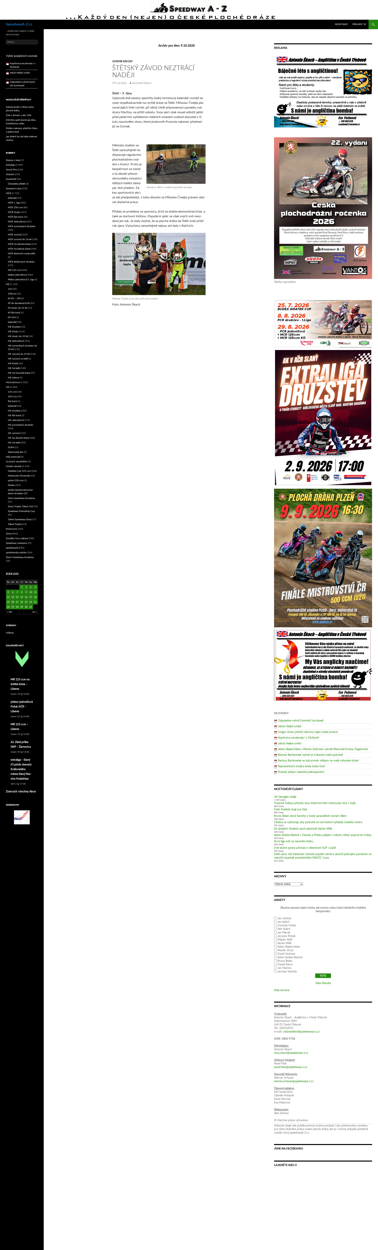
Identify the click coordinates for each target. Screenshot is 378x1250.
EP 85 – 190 (14, 298)
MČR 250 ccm (15, 207)
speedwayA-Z (13, 548)
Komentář (11, 179)
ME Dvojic (13, 331)
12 (8, 597)
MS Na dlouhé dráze (18, 438)
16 (26, 597)
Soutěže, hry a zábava (17, 538)
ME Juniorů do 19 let (19, 354)
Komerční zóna (13, 188)
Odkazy (10, 633)
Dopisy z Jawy (13, 160)
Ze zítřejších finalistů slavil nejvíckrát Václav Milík (303, 828)
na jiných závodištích (17, 461)
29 (21, 607)
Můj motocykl (13, 457)
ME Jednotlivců (16, 341)
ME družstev (14, 327)
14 (17, 597)
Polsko (11, 485)
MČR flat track (15, 217)
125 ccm (12, 392)
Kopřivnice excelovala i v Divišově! (298, 737)
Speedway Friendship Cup (21, 511)
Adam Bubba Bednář (290, 957)
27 (12, 607)
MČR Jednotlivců (17, 221)
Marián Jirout (285, 950)
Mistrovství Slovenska (19, 476)
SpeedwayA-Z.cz (19, 24)
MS (7, 387)
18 (35, 597)
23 (26, 602)
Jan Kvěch (283, 922)
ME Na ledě (14, 368)
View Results (323, 983)
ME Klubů (13, 363)
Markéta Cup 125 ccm (19, 471)
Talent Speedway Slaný (20, 519)
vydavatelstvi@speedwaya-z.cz (301, 1031)
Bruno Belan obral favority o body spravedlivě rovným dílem (310, 816)
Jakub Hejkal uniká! (289, 726)
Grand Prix (11, 169)
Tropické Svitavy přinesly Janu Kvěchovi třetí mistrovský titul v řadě (314, 803)
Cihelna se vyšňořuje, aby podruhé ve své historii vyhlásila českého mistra (318, 822)
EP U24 (12, 317)
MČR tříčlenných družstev (21, 262)
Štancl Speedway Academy (20, 557)
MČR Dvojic (14, 212)
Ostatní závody (122, 61)
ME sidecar (13, 377)
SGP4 (11, 447)
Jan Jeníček (284, 918)
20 (12, 602)
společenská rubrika (16, 552)
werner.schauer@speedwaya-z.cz (293, 1081)
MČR (8, 193)
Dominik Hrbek (286, 925)
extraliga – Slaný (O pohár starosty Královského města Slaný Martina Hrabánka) (21, 769)
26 (8, 607)
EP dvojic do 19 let (17, 308)
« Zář (9, 612)
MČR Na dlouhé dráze (19, 244)
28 (17, 607)
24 (30, 602)
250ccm (12, 294)
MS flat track (14, 415)
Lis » (34, 612)
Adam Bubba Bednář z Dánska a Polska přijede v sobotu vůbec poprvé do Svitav (322, 835)
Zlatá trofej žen (15, 452)
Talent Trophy (15, 524)
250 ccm (12, 396)
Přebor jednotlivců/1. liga (21, 279)
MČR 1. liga (14, 203)
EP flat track (14, 312)
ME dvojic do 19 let (18, 336)
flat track (12, 401)
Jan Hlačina (284, 968)
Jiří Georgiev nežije (285, 797)
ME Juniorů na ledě (18, 359)
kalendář (12, 198)
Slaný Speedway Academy (21, 498)
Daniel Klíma (285, 964)
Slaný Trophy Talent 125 (20, 506)
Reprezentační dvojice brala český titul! (301, 766)
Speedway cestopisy (16, 543)
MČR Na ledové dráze (19, 249)
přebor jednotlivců (17, 275)
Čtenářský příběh (16, 184)
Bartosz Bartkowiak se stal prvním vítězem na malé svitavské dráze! (318, 760)
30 (26, 607)
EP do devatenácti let (19, 303)
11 (35, 592)
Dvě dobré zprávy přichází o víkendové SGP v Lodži (305, 848)
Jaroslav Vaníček (287, 971)
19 (8, 602)
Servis (9, 533)
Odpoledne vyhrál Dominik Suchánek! (301, 720)
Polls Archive (281, 990)
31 (30, 607)
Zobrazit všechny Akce (21, 791)
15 (21, 597)
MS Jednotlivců (16, 420)
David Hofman (286, 954)
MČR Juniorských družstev (21, 226)
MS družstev (14, 411)
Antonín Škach (141, 83)
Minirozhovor (13, 382)
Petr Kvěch (283, 929)
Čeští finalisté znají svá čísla (290, 809)
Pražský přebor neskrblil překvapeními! (301, 772)
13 (12, 597)
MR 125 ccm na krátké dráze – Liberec (20, 684)
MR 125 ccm (14, 270)
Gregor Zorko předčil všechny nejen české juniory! (308, 732)
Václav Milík (284, 943)
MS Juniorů (14, 433)
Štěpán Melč (285, 939)
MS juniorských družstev (20, 425)
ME (7, 284)
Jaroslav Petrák (286, 936)
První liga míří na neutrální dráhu (293, 841)
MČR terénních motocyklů (21, 253)
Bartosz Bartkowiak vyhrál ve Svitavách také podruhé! (310, 755)
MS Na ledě (14, 442)
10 (30, 592)
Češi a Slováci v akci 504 (18, 115)
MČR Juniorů (15, 234)
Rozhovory (11, 529)
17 (30, 597)
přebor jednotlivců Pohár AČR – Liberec (22, 707)
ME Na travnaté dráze (19, 373)
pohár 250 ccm (16, 480)
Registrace (341, 24)
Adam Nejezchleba (288, 946)
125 (10, 289)
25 (35, 602)
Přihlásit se (359, 24)
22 (21, 602)
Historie (10, 174)
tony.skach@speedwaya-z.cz (291, 1053)
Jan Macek (283, 932)
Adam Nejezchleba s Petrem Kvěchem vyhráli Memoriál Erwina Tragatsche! (323, 749)
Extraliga (10, 165)
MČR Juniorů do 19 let (20, 239)
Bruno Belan (284, 961)
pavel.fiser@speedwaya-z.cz (290, 1067)
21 (17, 602)
